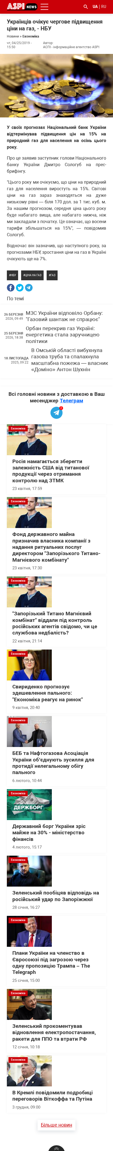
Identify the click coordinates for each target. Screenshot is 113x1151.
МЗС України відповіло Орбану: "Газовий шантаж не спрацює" (64, 316)
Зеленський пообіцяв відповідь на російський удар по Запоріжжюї (55, 896)
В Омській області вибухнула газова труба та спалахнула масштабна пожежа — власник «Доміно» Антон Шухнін (69, 360)
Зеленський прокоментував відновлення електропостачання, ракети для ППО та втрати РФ (54, 1032)
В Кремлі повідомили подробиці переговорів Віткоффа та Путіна (52, 1096)
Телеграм (71, 400)
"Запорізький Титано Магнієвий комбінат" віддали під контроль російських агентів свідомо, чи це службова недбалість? (54, 623)
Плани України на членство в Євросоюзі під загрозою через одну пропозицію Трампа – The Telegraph (51, 962)
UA (95, 6)
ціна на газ (33, 275)
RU (103, 6)
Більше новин (56, 1125)
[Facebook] (11, 288)
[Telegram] (29, 288)
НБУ (13, 275)
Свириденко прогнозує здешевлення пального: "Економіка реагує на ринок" (47, 693)
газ (52, 275)
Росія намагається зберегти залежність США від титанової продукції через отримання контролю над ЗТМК (50, 471)
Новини (13, 36)
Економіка (30, 36)
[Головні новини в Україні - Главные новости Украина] (22, 6)
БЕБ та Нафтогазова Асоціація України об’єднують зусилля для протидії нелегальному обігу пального (53, 762)
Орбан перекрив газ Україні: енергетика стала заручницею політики (63, 334)
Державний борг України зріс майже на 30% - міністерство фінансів (49, 832)
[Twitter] (20, 288)
